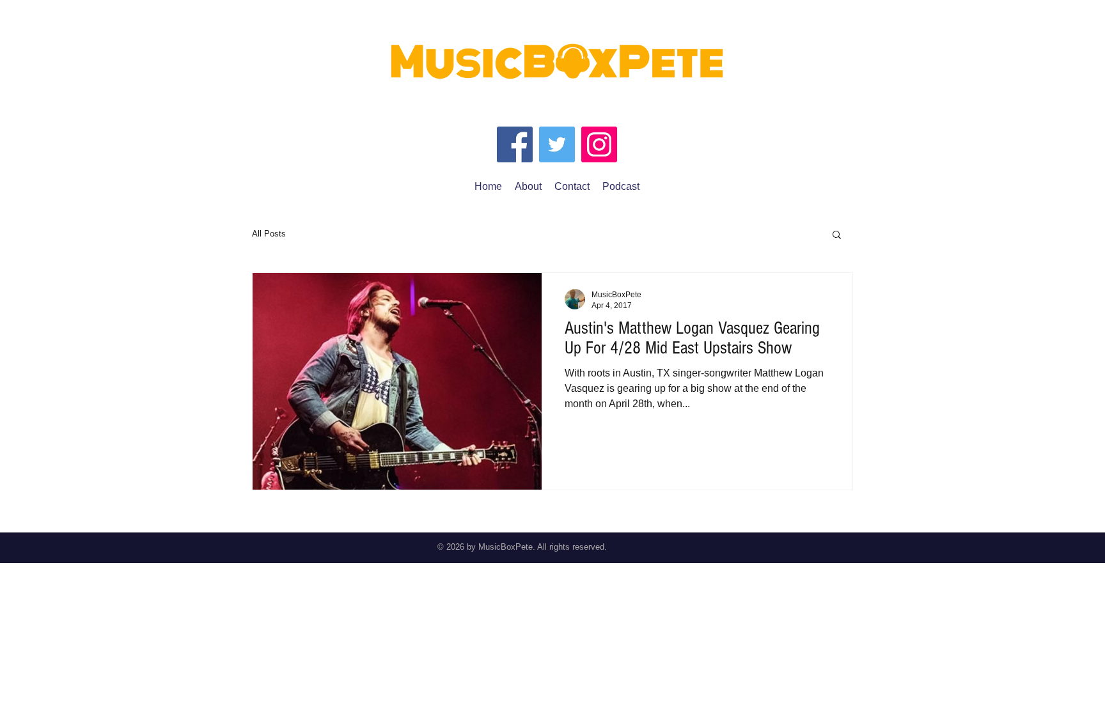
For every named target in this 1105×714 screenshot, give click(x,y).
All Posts (269, 233)
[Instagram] (599, 144)
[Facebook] (515, 144)
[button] (837, 235)
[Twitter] (557, 144)
